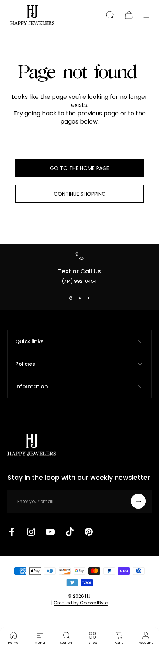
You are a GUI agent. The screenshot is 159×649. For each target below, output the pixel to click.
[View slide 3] (88, 298)
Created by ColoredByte (81, 603)
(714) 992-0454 (79, 281)
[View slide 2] (79, 298)
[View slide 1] (70, 298)
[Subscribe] (138, 501)
